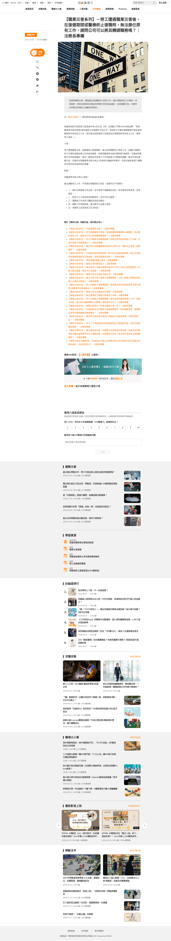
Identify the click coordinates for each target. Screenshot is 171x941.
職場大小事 (56, 9)
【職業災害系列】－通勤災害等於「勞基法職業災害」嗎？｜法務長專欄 (100, 306)
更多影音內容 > (135, 806)
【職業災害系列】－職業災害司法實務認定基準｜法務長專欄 (95, 292)
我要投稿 (71, 931)
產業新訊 (29, 9)
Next (144, 825)
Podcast (122, 9)
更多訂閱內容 (135, 656)
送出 (103, 452)
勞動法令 (31, 35)
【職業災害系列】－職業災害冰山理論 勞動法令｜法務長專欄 (95, 274)
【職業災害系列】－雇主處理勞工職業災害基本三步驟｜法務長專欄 (98, 295)
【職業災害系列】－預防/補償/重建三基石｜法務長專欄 (92, 260)
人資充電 (83, 9)
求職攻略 (42, 9)
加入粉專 (68, 386)
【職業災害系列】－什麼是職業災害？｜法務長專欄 (91, 229)
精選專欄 (93, 378)
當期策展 (135, 9)
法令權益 (97, 9)
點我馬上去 (118, 378)
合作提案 (84, 931)
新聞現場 (110, 9)
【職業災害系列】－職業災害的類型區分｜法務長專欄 (92, 264)
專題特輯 (70, 9)
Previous (58, 825)
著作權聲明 (99, 931)
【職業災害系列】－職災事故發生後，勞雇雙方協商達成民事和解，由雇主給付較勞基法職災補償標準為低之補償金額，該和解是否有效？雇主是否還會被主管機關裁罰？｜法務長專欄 (104, 333)
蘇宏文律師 (73, 117)
